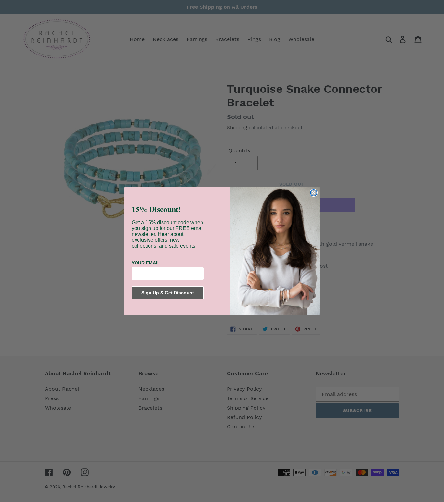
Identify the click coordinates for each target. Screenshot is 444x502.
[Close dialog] (313, 193)
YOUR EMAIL (146, 262)
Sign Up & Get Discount (167, 292)
